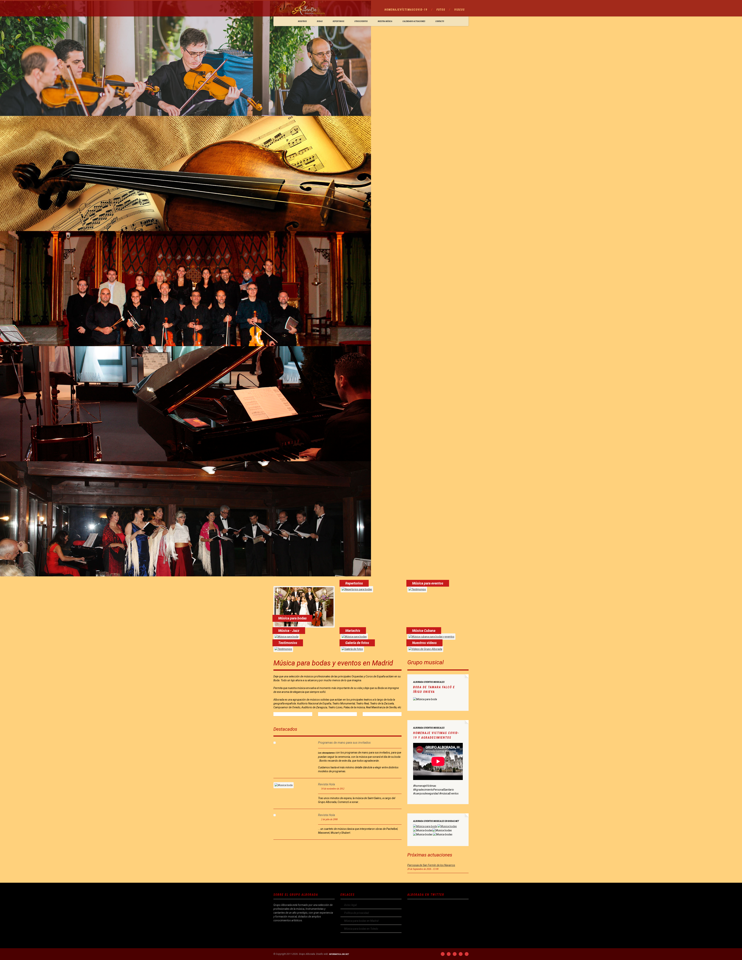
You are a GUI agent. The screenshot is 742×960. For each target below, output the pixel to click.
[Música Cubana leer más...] (431, 636)
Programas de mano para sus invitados (344, 742)
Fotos (441, 9)
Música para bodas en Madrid (361, 920)
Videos (459, 9)
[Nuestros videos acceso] (425, 649)
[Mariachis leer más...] (354, 636)
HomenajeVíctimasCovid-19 (406, 9)
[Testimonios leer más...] (283, 649)
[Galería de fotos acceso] (352, 649)
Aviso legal (350, 904)
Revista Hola (326, 784)
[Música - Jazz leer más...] (286, 636)
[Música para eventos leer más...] (417, 589)
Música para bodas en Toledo (361, 928)
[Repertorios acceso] (356, 589)
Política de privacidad (356, 912)
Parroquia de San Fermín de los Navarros (431, 865)
